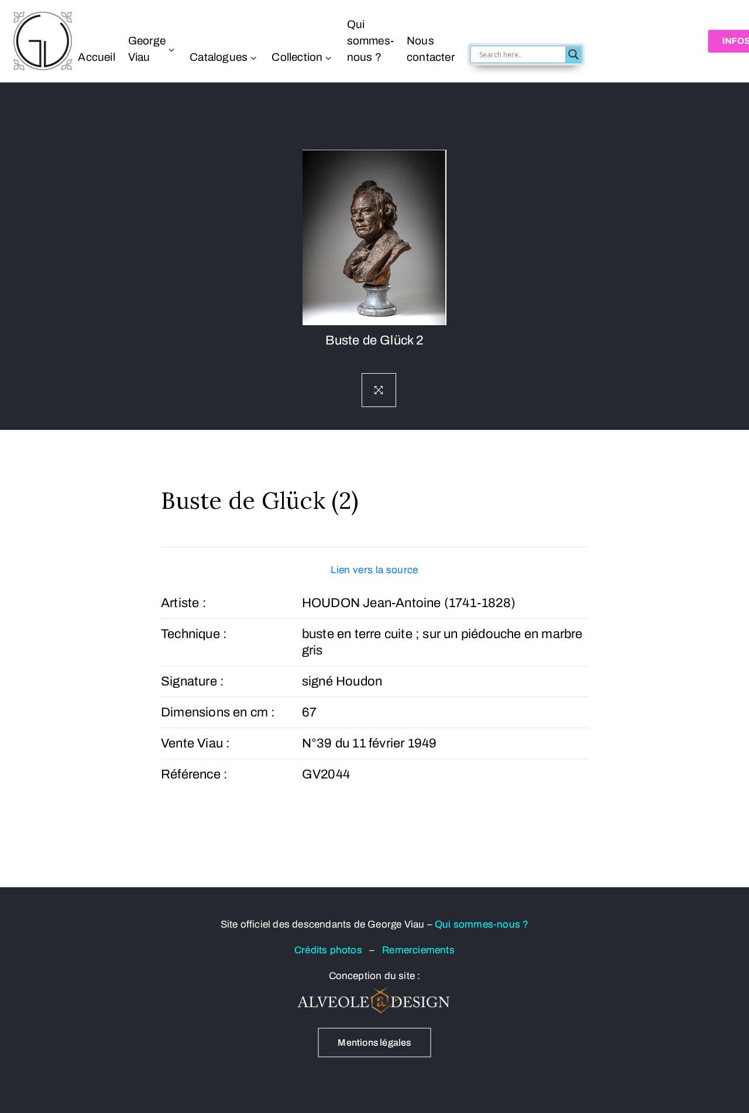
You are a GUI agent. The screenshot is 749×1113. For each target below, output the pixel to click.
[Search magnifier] (573, 54)
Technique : (194, 634)
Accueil (96, 57)
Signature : (192, 681)
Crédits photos (331, 950)
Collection (297, 57)
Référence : (194, 774)
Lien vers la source (374, 570)
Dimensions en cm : (218, 712)
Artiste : (184, 603)
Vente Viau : (195, 743)
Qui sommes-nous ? (370, 40)
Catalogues (219, 57)
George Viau (147, 49)
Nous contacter (431, 49)
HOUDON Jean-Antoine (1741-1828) (409, 603)
